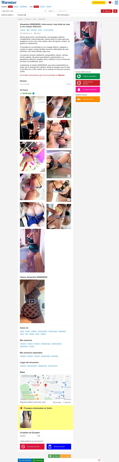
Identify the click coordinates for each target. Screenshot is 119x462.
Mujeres (36, 6)
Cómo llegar (57, 402)
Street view (66, 402)
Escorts (10, 6)
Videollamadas (23, 6)
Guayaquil (22, 435)
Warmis (61, 75)
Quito (38, 435)
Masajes (16, 6)
